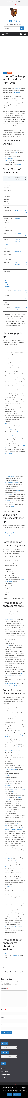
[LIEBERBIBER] (3, 34)
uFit (18, 747)
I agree (10, 1095)
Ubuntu (9, 72)
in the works (16, 955)
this (16, 152)
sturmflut (14, 86)
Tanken (8, 759)
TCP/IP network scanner (11, 436)
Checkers (17, 218)
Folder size (8, 424)
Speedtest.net (8, 886)
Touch (4, 72)
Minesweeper (18, 268)
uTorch (19, 164)
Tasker (18, 490)
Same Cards (17, 262)
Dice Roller (18, 234)
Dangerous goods (9, 533)
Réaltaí (7, 775)
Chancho (16, 823)
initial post (17, 88)
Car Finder (8, 148)
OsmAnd (7, 645)
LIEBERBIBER (14, 21)
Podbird (19, 432)
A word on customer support (11, 968)
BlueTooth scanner (10, 476)
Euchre (16, 210)
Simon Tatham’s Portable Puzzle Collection (7, 282)
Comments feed (5, 1074)
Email (3, 1017)
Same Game (17, 290)
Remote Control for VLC (13, 685)
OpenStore (13, 446)
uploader (7, 785)
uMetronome (8, 158)
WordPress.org (5, 1078)
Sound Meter (8, 160)
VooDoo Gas (18, 675)
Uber (6, 899)
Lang (15, 743)
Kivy (6, 953)
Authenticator (8, 500)
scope (12, 783)
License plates (9, 535)
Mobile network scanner (11, 482)
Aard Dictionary (9, 619)
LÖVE (6, 959)
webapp (7, 559)
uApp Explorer (16, 92)
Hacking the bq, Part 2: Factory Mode (14, 972)
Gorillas (6, 245)
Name (3, 1010)
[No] (26, 1091)
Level (22, 150)
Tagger (20, 372)
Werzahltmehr (9, 859)
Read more (17, 1095)
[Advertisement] (14, 51)
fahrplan (22, 829)
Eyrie (6, 867)
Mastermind (17, 251)
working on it (10, 637)
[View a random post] (25, 34)
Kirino (21, 731)
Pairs (20, 210)
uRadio (12, 506)
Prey (6, 825)
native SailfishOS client (11, 769)
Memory (17, 264)
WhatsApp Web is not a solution (13, 926)
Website (3, 1025)
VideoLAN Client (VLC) (10, 683)
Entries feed (4, 1071)
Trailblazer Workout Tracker (12, 750)
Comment (4, 989)
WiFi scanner (8, 453)
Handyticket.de (16, 829)
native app (14, 789)
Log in (3, 1068)
